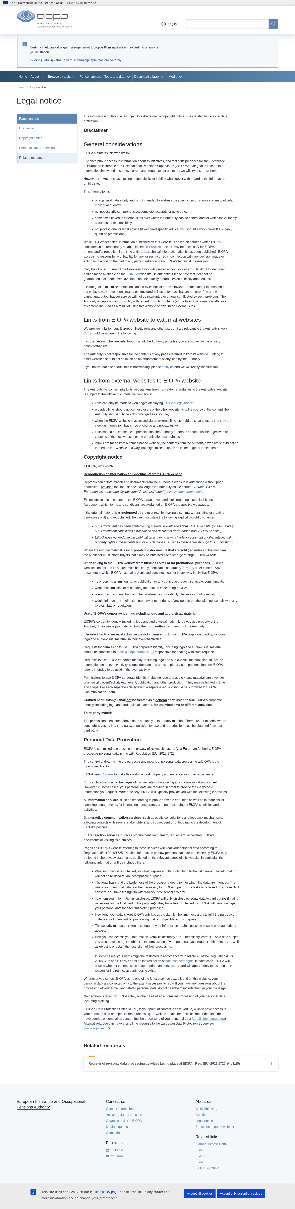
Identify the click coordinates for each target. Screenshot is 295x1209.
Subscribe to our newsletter (214, 1126)
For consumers (90, 76)
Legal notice (204, 1120)
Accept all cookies (200, 1193)
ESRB (199, 1162)
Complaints (114, 1133)
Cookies (107, 774)
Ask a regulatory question (124, 1114)
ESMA (200, 1156)
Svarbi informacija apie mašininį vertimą (92, 60)
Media (173, 76)
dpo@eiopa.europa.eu (209, 1018)
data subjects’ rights (179, 961)
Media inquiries (117, 1126)
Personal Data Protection (37, 148)
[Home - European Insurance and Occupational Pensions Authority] (44, 19)
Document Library (147, 76)
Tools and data (114, 76)
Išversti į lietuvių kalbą (46, 60)
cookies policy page (104, 1192)
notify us (168, 367)
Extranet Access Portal (211, 1144)
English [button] (173, 24)
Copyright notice (30, 138)
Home (22, 76)
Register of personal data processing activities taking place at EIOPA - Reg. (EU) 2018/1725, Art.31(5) (164, 1063)
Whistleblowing (206, 1108)
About (35, 76)
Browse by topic (59, 76)
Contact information (120, 1108)
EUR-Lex (133, 274)
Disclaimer (26, 128)
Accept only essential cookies (241, 1193)
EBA (198, 1150)
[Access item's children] (43, 76)
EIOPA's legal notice (178, 403)
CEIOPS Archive (207, 1168)
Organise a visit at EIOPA (124, 1120)
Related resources (32, 157)
